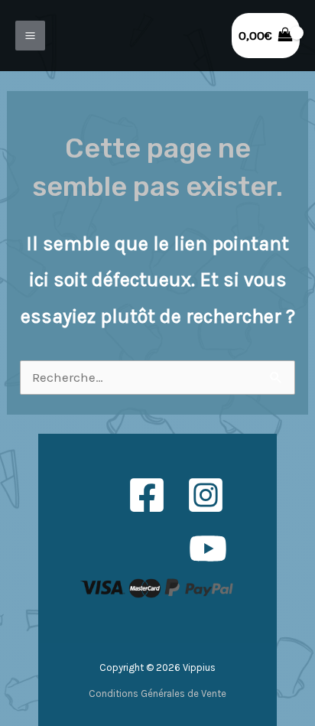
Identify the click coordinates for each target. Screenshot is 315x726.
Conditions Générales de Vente (157, 693)
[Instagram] (205, 495)
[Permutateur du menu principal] (30, 35)
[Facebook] (147, 495)
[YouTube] (208, 548)
